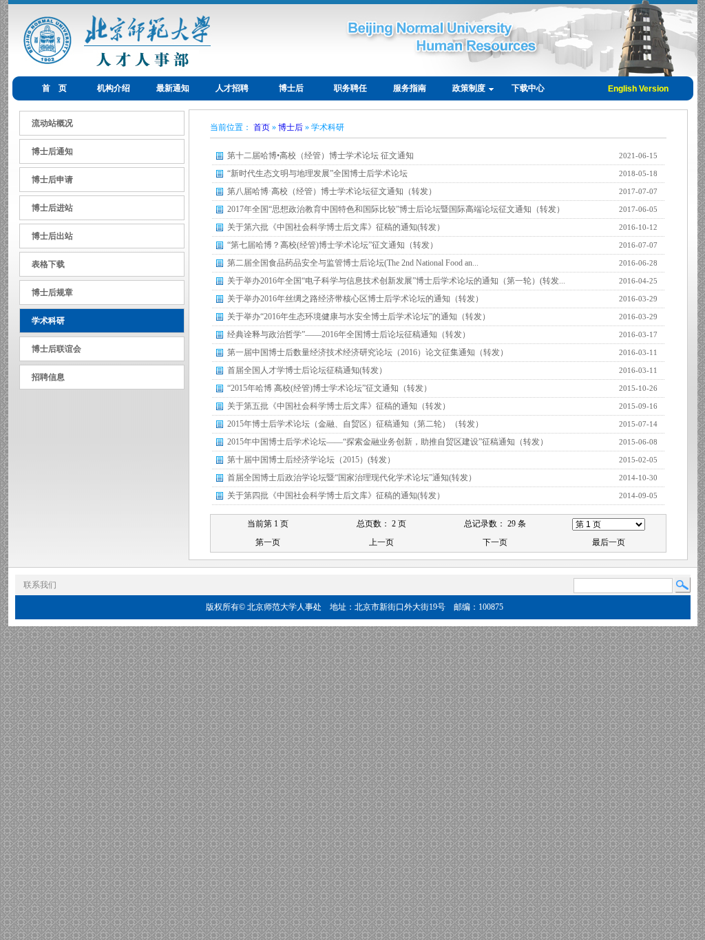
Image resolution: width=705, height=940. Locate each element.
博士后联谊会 (56, 349)
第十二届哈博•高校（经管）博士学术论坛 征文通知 (320, 155)
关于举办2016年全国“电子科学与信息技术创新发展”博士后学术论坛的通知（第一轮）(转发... (396, 281)
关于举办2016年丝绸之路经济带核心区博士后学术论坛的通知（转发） (355, 298)
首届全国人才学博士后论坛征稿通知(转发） (307, 370)
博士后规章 (52, 292)
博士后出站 (52, 236)
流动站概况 (52, 123)
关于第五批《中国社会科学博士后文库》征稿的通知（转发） (338, 406)
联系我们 (39, 585)
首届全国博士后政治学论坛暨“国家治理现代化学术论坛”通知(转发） (351, 477)
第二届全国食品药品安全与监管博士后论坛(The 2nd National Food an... (352, 263)
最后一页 (608, 542)
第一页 (267, 542)
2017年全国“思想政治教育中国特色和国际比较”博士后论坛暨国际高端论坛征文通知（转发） (396, 209)
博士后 (290, 127)
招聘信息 (48, 377)
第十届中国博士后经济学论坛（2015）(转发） (311, 459)
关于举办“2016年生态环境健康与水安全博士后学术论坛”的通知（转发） (358, 316)
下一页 (495, 542)
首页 (261, 127)
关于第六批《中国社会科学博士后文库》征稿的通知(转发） (336, 227)
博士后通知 (52, 151)
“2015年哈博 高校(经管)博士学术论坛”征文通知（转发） (329, 388)
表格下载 (48, 264)
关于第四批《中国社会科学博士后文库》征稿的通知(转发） (336, 495)
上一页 (381, 542)
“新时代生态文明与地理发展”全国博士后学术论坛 (317, 173)
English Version (638, 89)
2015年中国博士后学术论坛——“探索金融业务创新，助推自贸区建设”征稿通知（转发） (387, 442)
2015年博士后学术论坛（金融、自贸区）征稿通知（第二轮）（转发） (355, 424)
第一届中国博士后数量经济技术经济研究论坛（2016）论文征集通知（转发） (367, 352)
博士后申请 (52, 179)
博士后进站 (52, 208)
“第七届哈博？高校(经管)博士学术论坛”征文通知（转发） (332, 245)
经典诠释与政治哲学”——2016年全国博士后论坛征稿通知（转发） (348, 334)
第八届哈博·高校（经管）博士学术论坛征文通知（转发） (331, 191)
